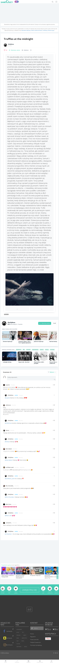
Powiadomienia (40, 662)
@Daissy (7, 441)
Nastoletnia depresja (26, 30)
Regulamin (33, 636)
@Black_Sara (8, 515)
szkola (25, 646)
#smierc (41, 349)
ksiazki (22, 640)
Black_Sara (8, 504)
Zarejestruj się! (29, 590)
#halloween (18, 349)
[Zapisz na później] (31, 50)
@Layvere (7, 398)
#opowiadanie (35, 349)
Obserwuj (15, 50)
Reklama (36, 628)
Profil (54, 323)
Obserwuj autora (45, 323)
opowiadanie (19, 629)
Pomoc (32, 634)
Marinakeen (9, 449)
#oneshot (28, 349)
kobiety (24, 635)
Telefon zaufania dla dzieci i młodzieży (39, 30)
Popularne (17, 662)
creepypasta (18, 646)
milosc (17, 632)
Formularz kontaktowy (36, 645)
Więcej (51, 662)
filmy (17, 640)
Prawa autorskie (34, 639)
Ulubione (26, 50)
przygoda (18, 635)
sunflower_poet (10, 467)
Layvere (8, 385)
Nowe (5, 662)
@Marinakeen (8, 460)
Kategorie (28, 662)
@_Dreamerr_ (8, 534)
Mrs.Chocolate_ (10, 486)
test (23, 632)
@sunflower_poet (9, 478)
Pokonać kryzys (51, 30)
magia (17, 638)
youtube (18, 643)
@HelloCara (8, 423)
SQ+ (17, 1)
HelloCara (8, 405)
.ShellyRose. (11, 44)
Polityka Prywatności (35, 642)
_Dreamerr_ (9, 523)
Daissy (7, 430)
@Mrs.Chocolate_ (9, 497)
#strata (46, 349)
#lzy (24, 349)
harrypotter (24, 638)
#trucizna (52, 349)
